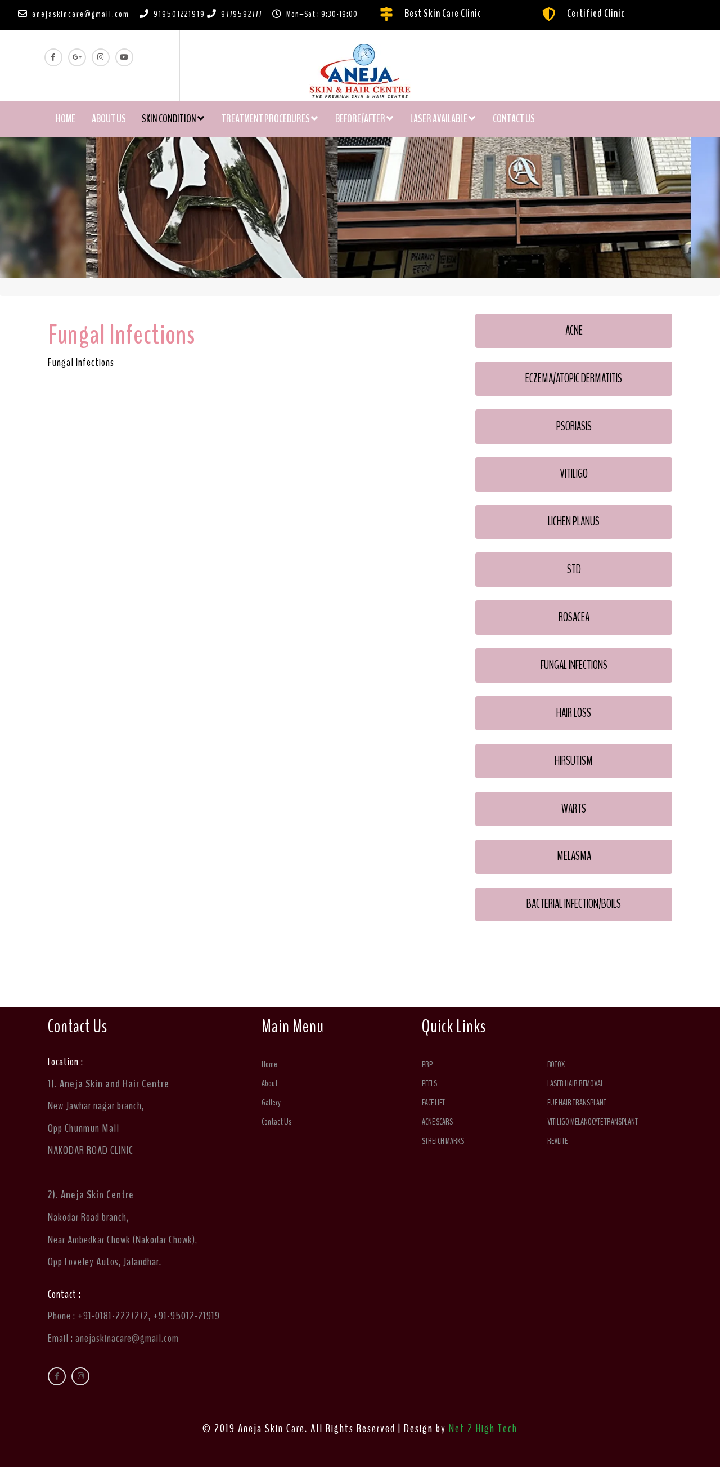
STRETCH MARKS (443, 1141)
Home (69, 118)
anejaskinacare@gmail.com (127, 1338)
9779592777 (241, 14)
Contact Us (514, 119)
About (270, 1083)
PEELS (429, 1083)
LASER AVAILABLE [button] (439, 119)
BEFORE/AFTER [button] (360, 119)
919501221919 (179, 14)
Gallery (271, 1102)
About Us (109, 119)
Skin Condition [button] (169, 119)
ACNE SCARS (437, 1122)
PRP (427, 1064)
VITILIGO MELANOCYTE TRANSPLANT (592, 1122)
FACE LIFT (433, 1102)
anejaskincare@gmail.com (80, 14)
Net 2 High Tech (483, 1428)
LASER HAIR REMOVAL (575, 1083)
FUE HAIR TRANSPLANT (576, 1102)
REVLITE (557, 1141)
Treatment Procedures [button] (266, 119)
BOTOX (556, 1064)
